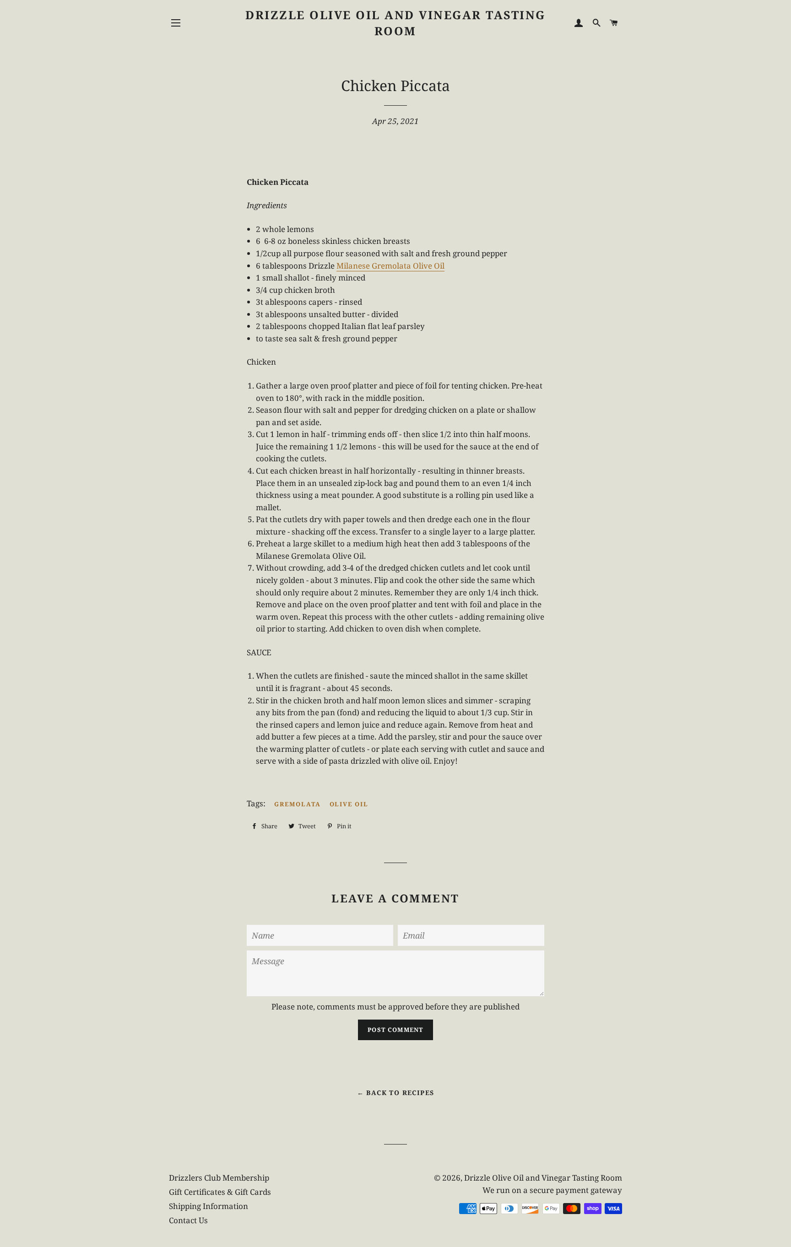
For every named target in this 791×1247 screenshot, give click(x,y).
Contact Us (188, 1220)
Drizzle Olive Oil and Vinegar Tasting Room (395, 22)
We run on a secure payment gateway (552, 1190)
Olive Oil (349, 804)
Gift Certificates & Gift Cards (220, 1192)
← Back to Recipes (395, 1092)
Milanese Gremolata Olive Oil (390, 265)
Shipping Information (208, 1206)
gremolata (297, 804)
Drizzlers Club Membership (219, 1177)
